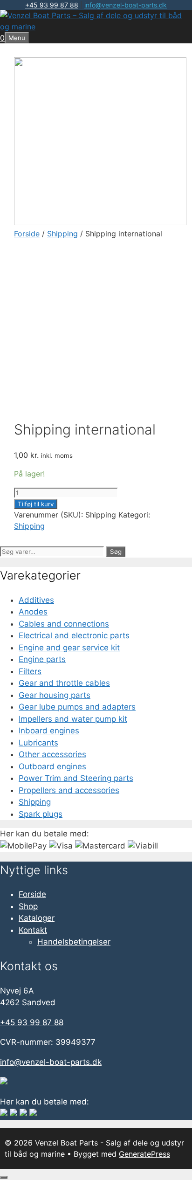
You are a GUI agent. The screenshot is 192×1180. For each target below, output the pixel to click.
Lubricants (38, 742)
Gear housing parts (54, 695)
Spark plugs (40, 814)
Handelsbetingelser (73, 941)
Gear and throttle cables (64, 683)
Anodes (33, 611)
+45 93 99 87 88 (51, 5)
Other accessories (52, 754)
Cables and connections (64, 623)
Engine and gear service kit (69, 647)
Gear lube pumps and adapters (77, 706)
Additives (36, 600)
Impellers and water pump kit (73, 719)
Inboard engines (49, 730)
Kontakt (33, 930)
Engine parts (42, 659)
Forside (27, 233)
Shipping (62, 233)
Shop (28, 906)
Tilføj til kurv (36, 504)
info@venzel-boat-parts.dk (125, 5)
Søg (116, 551)
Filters (30, 671)
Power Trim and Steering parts (76, 778)
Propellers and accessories (69, 790)
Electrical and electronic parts (74, 635)
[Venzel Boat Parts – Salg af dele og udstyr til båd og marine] (96, 26)
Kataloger (37, 918)
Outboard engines (52, 766)
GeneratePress (144, 1154)
